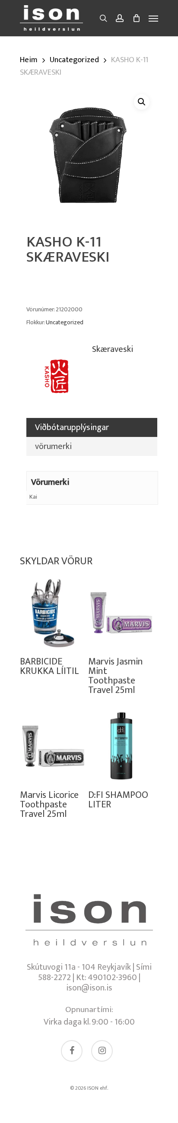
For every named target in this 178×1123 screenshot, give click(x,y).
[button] (141, 102)
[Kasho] (58, 381)
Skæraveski (112, 350)
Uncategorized (74, 59)
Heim (29, 59)
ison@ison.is (89, 988)
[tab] (91, 427)
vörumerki (53, 446)
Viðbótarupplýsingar (72, 427)
